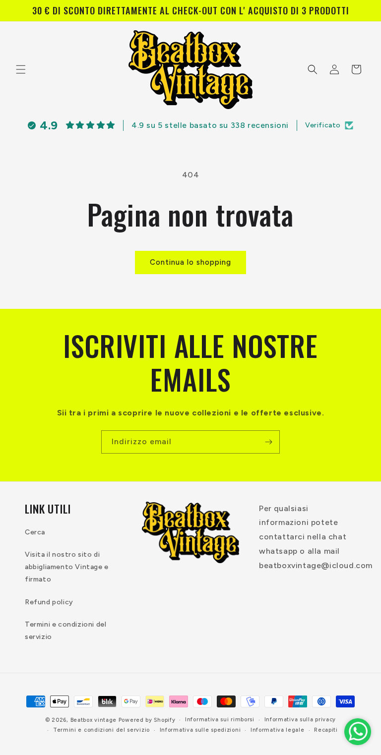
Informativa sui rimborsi (219, 719)
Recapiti (326, 730)
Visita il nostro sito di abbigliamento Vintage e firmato (67, 566)
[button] (21, 69)
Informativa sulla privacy (300, 719)
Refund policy (49, 602)
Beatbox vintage (93, 720)
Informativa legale (278, 730)
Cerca (35, 532)
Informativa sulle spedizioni (200, 730)
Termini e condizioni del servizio (65, 630)
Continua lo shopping (190, 262)
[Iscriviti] (268, 442)
